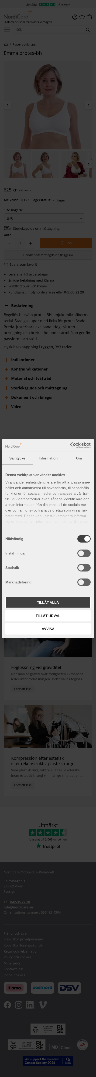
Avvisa (48, 629)
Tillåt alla (48, 602)
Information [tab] (48, 458)
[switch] (84, 553)
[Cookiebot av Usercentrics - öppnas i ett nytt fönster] (70, 445)
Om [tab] (79, 458)
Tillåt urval (48, 616)
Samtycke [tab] (17, 458)
